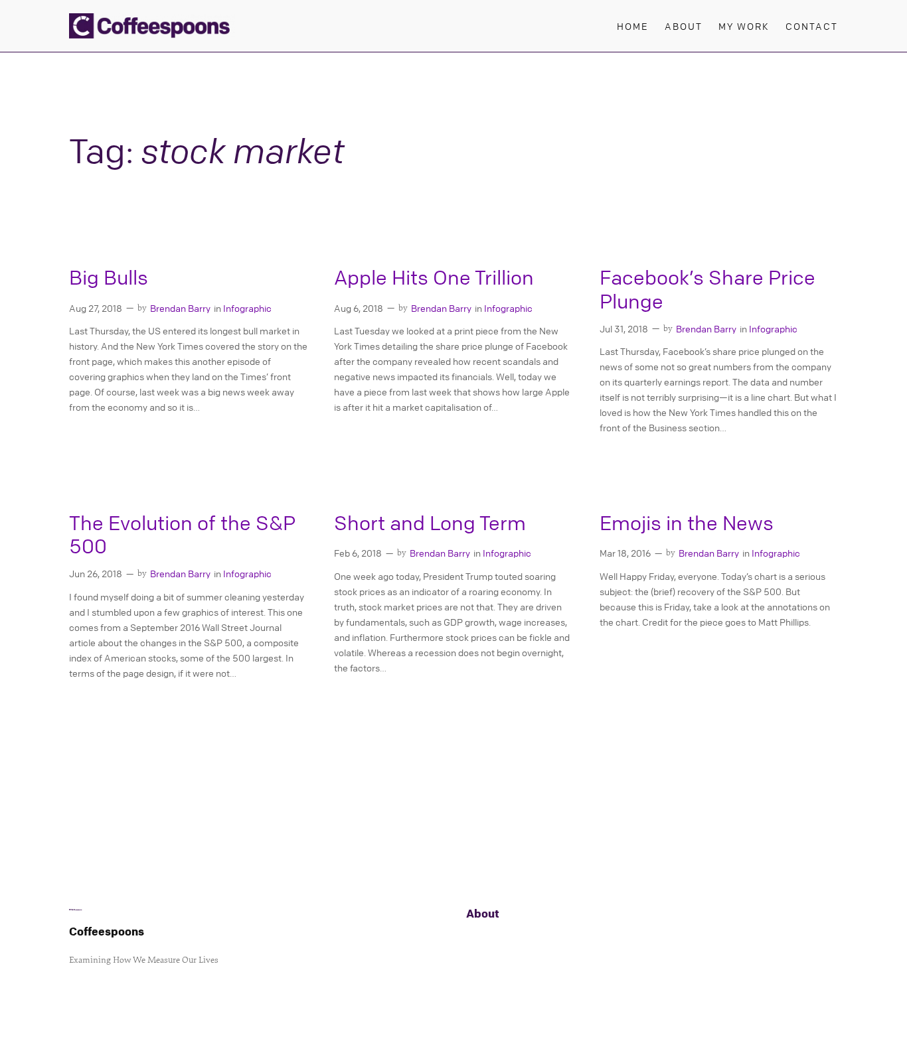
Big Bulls (108, 277)
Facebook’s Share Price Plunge (707, 289)
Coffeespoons (106, 931)
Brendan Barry (180, 308)
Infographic (247, 308)
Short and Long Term (430, 523)
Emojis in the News (687, 523)
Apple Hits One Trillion (434, 277)
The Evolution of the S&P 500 (182, 535)
